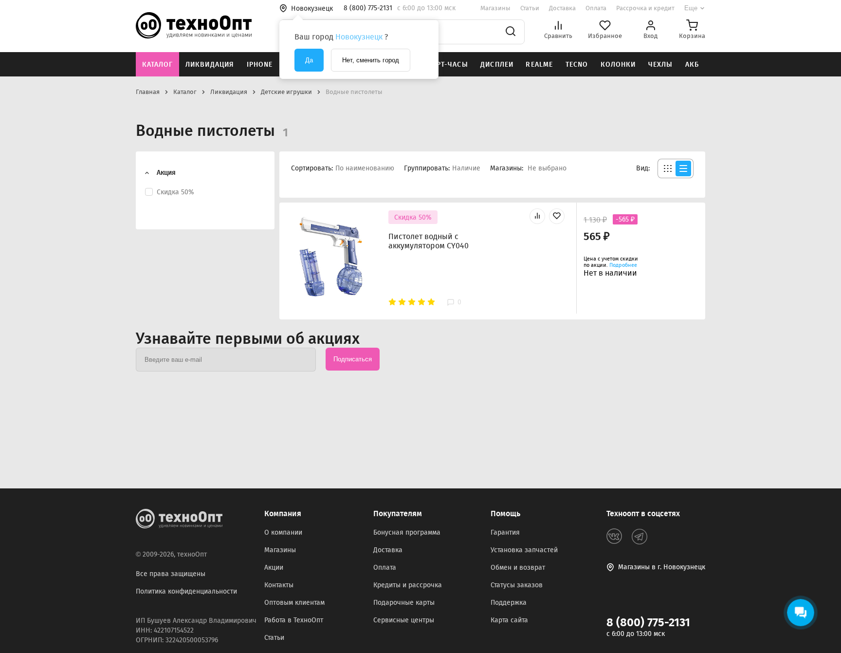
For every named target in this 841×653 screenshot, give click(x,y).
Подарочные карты (404, 602)
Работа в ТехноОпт (293, 620)
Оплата (595, 8)
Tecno (577, 64)
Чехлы (660, 64)
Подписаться (352, 359)
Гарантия (505, 532)
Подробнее (623, 265)
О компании (283, 532)
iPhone (260, 64)
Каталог (157, 64)
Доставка (562, 8)
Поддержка (509, 602)
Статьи (529, 8)
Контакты (278, 585)
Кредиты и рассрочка (407, 585)
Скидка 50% (413, 217)
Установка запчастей (524, 550)
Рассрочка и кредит (645, 8)
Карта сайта (509, 620)
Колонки (618, 64)
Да (309, 60)
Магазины (495, 8)
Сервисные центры (403, 620)
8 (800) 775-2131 (648, 622)
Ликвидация (209, 64)
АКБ (692, 64)
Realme (539, 64)
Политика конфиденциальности (186, 591)
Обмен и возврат (518, 567)
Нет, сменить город (370, 60)
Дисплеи (496, 64)
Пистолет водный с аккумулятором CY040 (428, 241)
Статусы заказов (517, 585)
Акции (273, 567)
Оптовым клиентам (294, 602)
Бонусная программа (406, 532)
